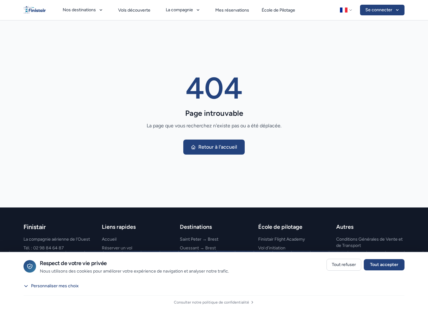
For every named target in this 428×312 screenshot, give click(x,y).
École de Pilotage (278, 10)
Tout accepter (384, 264)
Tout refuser (344, 264)
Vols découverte (134, 10)
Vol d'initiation (271, 248)
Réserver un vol (117, 248)
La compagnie (179, 10)
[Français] (346, 10)
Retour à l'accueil (217, 147)
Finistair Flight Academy (281, 239)
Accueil (109, 239)
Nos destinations (79, 10)
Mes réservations (232, 10)
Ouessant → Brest (198, 248)
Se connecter (378, 10)
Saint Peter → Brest (199, 239)
